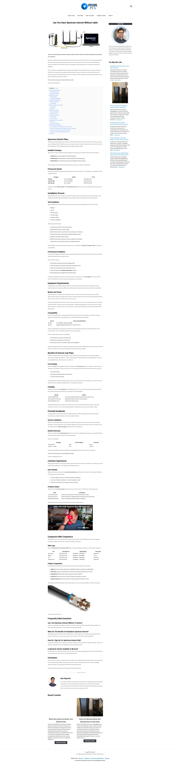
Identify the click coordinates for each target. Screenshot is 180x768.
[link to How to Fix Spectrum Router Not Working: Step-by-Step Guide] (90, 707)
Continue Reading (61, 742)
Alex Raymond (65, 678)
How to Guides (90, 15)
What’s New (71, 15)
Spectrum (80, 15)
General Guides (101, 15)
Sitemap (107, 758)
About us (80, 758)
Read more (118, 80)
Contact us (87, 758)
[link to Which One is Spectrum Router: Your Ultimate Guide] (61, 707)
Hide (56, 88)
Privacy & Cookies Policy (97, 758)
